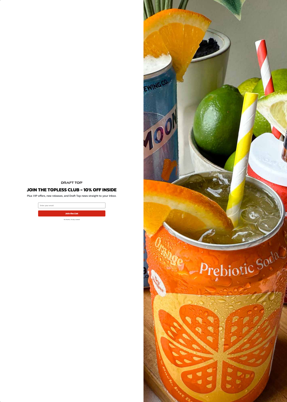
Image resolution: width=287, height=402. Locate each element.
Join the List (71, 213)
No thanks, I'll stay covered (72, 219)
